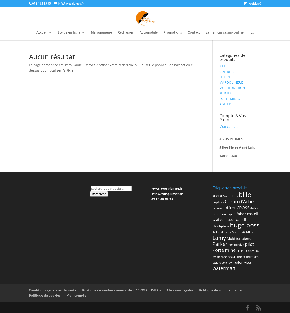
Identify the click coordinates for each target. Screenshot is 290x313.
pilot (249, 244)
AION (216, 196)
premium (253, 251)
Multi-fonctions (239, 238)
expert (231, 214)
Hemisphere (221, 226)
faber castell (247, 213)
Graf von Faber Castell (229, 219)
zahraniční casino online (225, 32)
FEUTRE (225, 77)
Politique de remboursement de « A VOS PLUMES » (121, 290)
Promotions (173, 32)
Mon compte (228, 126)
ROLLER (225, 104)
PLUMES (225, 93)
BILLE (223, 66)
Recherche (99, 194)
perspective (236, 245)
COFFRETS (226, 72)
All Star (224, 196)
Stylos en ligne (69, 32)
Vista (247, 262)
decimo (254, 208)
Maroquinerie (101, 32)
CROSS (243, 207)
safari (224, 256)
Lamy (219, 237)
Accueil (41, 32)
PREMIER (242, 251)
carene (217, 208)
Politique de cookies (44, 295)
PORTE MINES (229, 98)
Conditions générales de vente (52, 290)
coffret (229, 208)
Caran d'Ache (239, 201)
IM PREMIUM (220, 232)
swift (231, 262)
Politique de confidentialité (220, 290)
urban (239, 262)
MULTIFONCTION (232, 88)
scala (231, 257)
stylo (225, 262)
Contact (194, 32)
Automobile (149, 32)
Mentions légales (180, 290)
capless (218, 202)
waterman (224, 268)
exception (219, 214)
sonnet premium (247, 257)
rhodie (216, 256)
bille (245, 194)
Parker (220, 244)
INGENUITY (247, 232)
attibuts (233, 196)
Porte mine (224, 250)
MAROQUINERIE (231, 82)
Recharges (126, 32)
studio (217, 262)
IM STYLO (234, 232)
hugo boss (245, 225)
